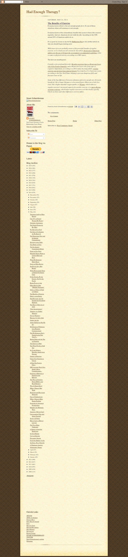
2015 (30, 190)
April (32, 450)
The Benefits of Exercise (37, 294)
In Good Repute (34, 434)
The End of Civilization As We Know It (37, 233)
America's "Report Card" (37, 412)
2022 (30, 173)
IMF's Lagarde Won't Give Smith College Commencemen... (37, 369)
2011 (30, 464)
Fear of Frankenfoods (36, 397)
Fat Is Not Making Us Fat (37, 440)
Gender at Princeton (36, 356)
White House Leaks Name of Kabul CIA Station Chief (37, 272)
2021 (30, 175)
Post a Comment (54, 116)
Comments (32, 138)
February (33, 455)
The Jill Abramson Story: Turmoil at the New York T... (37, 335)
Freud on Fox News (35, 251)
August (32, 205)
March (32, 452)
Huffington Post (77, 41)
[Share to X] (85, 106)
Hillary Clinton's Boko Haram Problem (36, 400)
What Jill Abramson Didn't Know (36, 261)
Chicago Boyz (30, 520)
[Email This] (79, 106)
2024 (30, 168)
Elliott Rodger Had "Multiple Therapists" (37, 286)
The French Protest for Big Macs (36, 226)
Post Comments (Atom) (65, 125)
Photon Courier (30, 533)
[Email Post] (75, 106)
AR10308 (29, 516)
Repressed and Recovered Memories (37, 393)
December (33, 195)
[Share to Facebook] (88, 106)
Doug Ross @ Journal (32, 521)
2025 (30, 166)
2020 (30, 178)
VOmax (82, 84)
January (32, 457)
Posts (31, 134)
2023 (30, 170)
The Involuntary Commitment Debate (37, 248)
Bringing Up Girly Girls (37, 318)
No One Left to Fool (36, 229)
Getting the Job (34, 320)
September (33, 202)
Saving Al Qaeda (35, 418)
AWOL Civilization (32, 518)
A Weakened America (36, 445)
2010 (30, 467)
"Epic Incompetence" (36, 309)
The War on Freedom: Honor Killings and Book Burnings (36, 381)
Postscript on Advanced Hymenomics (37, 404)
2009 (30, 469)
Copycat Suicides (35, 436)
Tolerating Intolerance (36, 223)
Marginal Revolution (32, 527)
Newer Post (51, 121)
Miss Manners (30, 529)
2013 (30, 459)
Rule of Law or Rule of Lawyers (36, 422)
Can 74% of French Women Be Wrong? (36, 220)
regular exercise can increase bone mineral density (73, 70)
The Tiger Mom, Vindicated (35, 426)
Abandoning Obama (36, 447)
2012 (30, 462)
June (31, 209)
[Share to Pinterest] (91, 106)
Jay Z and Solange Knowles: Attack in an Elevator (37, 352)
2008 (30, 472)
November (33, 197)
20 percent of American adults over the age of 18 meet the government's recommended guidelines (73, 51)
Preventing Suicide (35, 438)
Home (75, 121)
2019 (30, 180)
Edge (28, 523)
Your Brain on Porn (35, 244)
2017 (30, 185)
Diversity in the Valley (36, 242)
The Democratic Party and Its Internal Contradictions (37, 238)
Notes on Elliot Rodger (36, 264)
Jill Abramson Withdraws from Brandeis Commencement (37, 329)
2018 (30, 183)
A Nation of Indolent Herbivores (36, 430)
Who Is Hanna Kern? (36, 386)
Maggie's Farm (30, 525)
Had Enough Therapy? (43, 11)
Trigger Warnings (35, 316)
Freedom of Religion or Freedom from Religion (37, 375)
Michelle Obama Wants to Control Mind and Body (37, 255)
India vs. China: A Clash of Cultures (37, 291)
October (32, 200)
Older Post (98, 121)
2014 (30, 192)
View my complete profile (34, 127)
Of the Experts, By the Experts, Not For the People (37, 279)
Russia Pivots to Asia (36, 283)
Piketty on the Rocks (36, 296)
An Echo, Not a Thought (37, 443)
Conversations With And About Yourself (37, 415)
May (31, 212)
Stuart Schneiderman (34, 119)
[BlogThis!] (82, 106)
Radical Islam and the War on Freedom (37, 340)
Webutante (29, 541)
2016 (30, 188)
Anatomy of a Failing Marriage (36, 312)
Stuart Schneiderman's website (35, 539)
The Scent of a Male (36, 343)
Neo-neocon (30, 531)
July (31, 207)
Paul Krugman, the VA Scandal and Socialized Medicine (37, 300)
